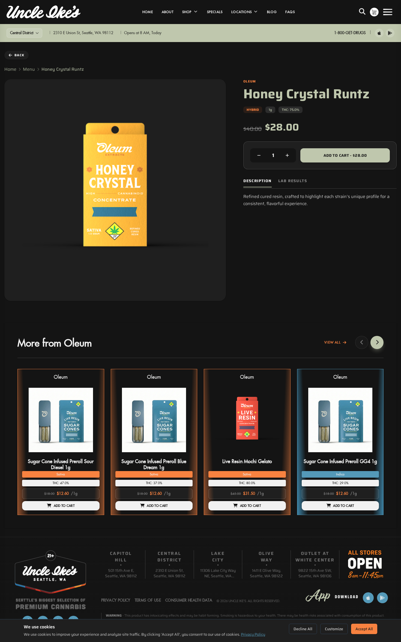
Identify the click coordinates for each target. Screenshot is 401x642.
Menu (29, 69)
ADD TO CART (64, 506)
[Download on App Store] (379, 33)
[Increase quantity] (287, 155)
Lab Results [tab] (292, 181)
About (167, 12)
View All (332, 342)
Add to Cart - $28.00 (345, 155)
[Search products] (362, 12)
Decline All (303, 629)
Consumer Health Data (188, 600)
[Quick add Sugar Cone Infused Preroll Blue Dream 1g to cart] (183, 454)
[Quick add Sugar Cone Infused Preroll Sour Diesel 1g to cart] (90, 454)
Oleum (61, 377)
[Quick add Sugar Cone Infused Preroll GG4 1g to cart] (370, 454)
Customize (334, 629)
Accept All (364, 629)
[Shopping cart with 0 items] (374, 12)
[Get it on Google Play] (390, 33)
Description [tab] (257, 181)
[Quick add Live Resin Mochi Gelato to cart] (277, 454)
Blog (272, 12)
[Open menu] (387, 12)
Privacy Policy (253, 634)
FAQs (290, 12)
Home (147, 12)
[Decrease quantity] (259, 155)
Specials (215, 12)
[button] (60, 442)
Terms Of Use (148, 600)
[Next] (377, 342)
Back (19, 55)
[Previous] (361, 342)
